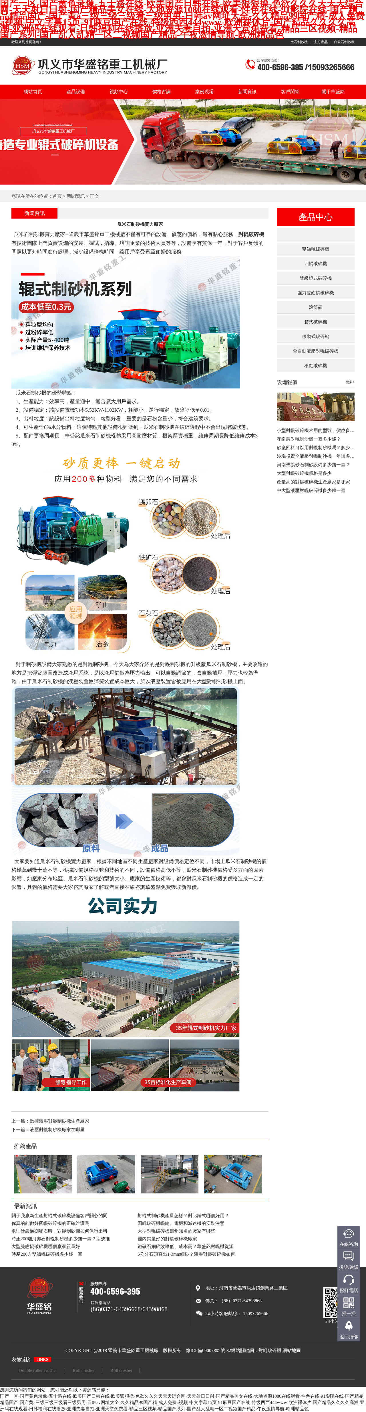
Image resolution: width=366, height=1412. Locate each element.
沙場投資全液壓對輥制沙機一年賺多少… (318, 456)
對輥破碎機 (269, 1350)
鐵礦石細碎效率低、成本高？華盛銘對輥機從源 (186, 1246)
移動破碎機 (315, 365)
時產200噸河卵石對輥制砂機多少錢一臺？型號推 (60, 1238)
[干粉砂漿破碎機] (43, 1192)
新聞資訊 (247, 91)
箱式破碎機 (315, 321)
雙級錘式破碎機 (316, 278)
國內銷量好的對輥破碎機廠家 (167, 1238)
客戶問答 (290, 91)
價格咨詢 (161, 91)
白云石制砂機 (344, 42)
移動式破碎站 (315, 336)
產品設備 (76, 91)
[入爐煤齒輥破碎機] (106, 1192)
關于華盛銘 (333, 91)
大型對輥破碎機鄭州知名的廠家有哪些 (176, 1231)
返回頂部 (349, 1336)
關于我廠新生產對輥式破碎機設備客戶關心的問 (59, 1215)
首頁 (57, 196)
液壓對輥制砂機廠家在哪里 (57, 1129)
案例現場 (204, 91)
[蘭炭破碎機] (232, 1192)
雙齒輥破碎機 (315, 249)
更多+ (350, 382)
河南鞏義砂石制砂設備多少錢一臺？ (313, 464)
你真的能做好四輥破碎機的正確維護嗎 (50, 1223)
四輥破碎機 (315, 263)
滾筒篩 (316, 307)
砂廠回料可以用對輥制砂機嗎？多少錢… (318, 447)
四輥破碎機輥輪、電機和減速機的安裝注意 (181, 1223)
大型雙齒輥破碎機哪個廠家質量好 (45, 1246)
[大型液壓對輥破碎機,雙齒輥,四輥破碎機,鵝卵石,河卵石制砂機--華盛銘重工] (89, 75)
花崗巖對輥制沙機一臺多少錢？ (309, 439)
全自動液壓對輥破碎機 (316, 351)
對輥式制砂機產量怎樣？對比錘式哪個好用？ (183, 1215)
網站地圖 (292, 1350)
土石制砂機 (299, 42)
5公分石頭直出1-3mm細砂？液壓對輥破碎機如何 (186, 1254)
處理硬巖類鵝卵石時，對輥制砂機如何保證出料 (59, 1231)
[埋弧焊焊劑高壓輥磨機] (169, 1192)
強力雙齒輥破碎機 (315, 292)
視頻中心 (119, 91)
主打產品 (321, 42)
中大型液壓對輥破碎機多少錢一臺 (311, 490)
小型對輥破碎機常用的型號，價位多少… (318, 430)
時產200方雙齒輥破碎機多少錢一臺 (46, 1254)
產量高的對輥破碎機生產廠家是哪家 (313, 481)
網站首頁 (33, 91)
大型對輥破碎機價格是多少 (304, 473)
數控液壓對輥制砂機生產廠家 (59, 1121)
